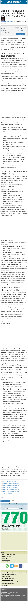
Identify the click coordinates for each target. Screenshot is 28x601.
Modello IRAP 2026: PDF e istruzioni (11, 489)
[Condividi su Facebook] (20, 567)
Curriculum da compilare (7, 580)
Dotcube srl (9, 589)
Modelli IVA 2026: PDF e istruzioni (10, 487)
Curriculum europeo (6, 576)
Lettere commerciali (6, 556)
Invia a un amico (5, 501)
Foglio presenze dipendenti (8, 578)
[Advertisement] (14, 105)
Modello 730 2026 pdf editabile (10, 481)
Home (2, 5)
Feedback (15, 501)
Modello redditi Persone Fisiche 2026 (11, 485)
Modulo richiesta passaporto (8, 574)
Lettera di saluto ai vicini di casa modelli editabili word (14, 573)
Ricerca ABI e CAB (6, 560)
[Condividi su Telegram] (12, 567)
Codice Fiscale (5, 558)
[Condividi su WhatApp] (7, 567)
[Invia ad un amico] (16, 567)
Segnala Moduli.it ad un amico (8, 554)
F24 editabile (5, 585)
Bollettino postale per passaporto (9, 581)
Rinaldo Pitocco (9, 21)
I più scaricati (5, 561)
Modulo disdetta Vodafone (8, 583)
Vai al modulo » (20, 34)
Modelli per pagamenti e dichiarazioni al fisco (12, 5)
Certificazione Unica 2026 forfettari (11, 483)
